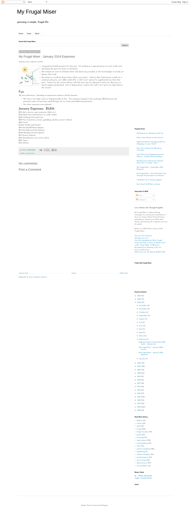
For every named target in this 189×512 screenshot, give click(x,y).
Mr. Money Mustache (143, 476)
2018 (139, 380)
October (142, 312)
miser (139, 446)
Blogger (105, 505)
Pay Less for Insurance (143, 236)
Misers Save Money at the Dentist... (150, 137)
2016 (139, 386)
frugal (139, 429)
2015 (139, 390)
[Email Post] (40, 150)
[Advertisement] (73, 251)
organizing (141, 452)
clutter (139, 423)
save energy (141, 460)
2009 (139, 410)
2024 (139, 302)
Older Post (124, 273)
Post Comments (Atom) (38, 277)
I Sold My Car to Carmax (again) (149, 180)
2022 (139, 366)
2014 (139, 393)
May (141, 329)
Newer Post (23, 273)
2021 (139, 370)
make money (141, 440)
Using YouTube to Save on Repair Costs (150, 243)
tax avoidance (142, 466)
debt (138, 426)
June (141, 326)
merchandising (142, 443)
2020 (139, 373)
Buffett (139, 420)
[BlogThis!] (47, 150)
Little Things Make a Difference (147, 245)
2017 (139, 383)
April (141, 332)
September (143, 315)
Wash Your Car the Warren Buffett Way (150, 252)
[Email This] (45, 150)
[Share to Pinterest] (55, 150)
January (142, 359)
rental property (142, 457)
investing (140, 437)
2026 (139, 296)
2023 (139, 363)
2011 (139, 403)
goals (139, 435)
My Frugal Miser (36, 12)
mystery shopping (143, 449)
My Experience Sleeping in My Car (150, 133)
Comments (142, 200)
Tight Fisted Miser (143, 478)
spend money (30, 153)
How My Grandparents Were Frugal (148, 240)
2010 (139, 407)
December (143, 305)
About (37, 34)
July (141, 322)
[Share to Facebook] (53, 150)
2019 (139, 376)
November (143, 309)
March (141, 336)
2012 (139, 400)
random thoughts (143, 454)
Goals (29, 34)
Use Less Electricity (142, 250)
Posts (140, 195)
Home (21, 34)
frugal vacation (143, 432)
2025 (139, 299)
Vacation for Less (141, 238)
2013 (139, 397)
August (142, 319)
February (142, 339)
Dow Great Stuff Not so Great (148, 184)
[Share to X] (50, 150)
